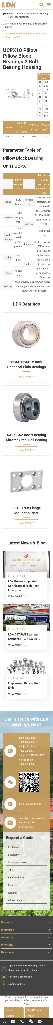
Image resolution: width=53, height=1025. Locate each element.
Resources (8, 952)
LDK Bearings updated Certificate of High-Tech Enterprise (23, 586)
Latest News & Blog (26, 542)
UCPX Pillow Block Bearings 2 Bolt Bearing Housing (25, 25)
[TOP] (48, 1021)
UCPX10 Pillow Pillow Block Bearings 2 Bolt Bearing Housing (25, 35)
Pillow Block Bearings (18, 17)
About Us (7, 937)
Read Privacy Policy (34, 1013)
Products (21, 13)
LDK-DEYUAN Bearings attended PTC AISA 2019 (24, 637)
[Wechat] (30, 1021)
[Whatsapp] (4, 1021)
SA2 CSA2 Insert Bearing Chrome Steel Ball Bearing (26, 437)
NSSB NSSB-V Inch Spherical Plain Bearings (26, 364)
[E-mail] (13, 1021)
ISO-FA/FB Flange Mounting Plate (26, 510)
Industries (7, 930)
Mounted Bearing (39, 13)
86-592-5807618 (16, 984)
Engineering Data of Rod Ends (23, 685)
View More (17, 596)
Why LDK (7, 945)
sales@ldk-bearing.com (20, 976)
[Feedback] (39, 1021)
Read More (25, 376)
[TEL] (22, 1021)
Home (9, 13)
